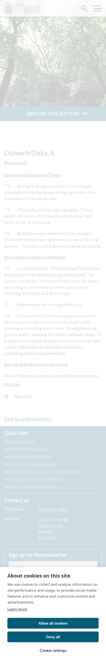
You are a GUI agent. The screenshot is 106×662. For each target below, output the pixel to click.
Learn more (17, 609)
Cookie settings (53, 650)
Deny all (53, 637)
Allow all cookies (53, 623)
